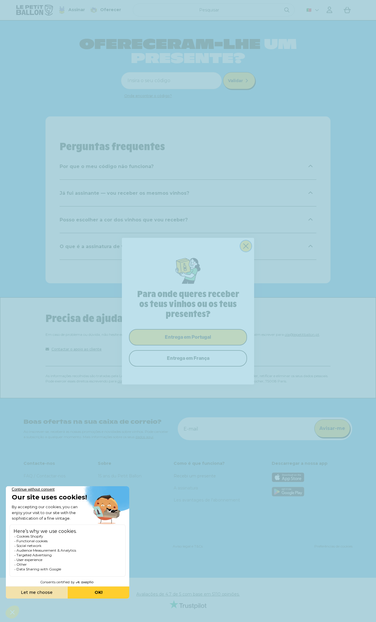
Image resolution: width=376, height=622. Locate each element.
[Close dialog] (246, 246)
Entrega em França (188, 358)
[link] (188, 270)
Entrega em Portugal (188, 337)
